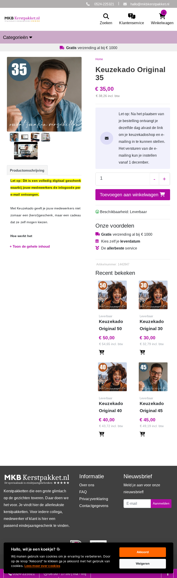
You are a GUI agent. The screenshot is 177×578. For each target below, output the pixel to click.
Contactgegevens (94, 506)
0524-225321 (103, 4)
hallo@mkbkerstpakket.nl (149, 4)
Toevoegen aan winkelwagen (130, 194)
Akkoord (143, 552)
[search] (104, 19)
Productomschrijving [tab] (27, 170)
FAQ (83, 492)
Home (99, 59)
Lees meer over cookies (42, 566)
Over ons (86, 485)
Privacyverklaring (93, 499)
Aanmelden (161, 503)
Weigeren (143, 563)
